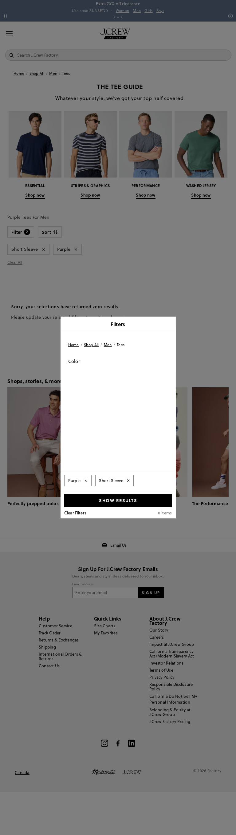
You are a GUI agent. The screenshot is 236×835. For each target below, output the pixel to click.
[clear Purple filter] (86, 480)
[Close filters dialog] (169, 325)
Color (74, 361)
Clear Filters (75, 513)
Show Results (118, 500)
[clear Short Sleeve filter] (128, 480)
